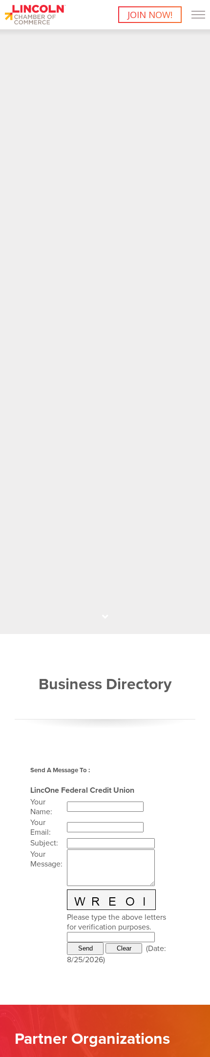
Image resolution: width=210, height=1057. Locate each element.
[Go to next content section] (105, 617)
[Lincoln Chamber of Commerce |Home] (35, 21)
